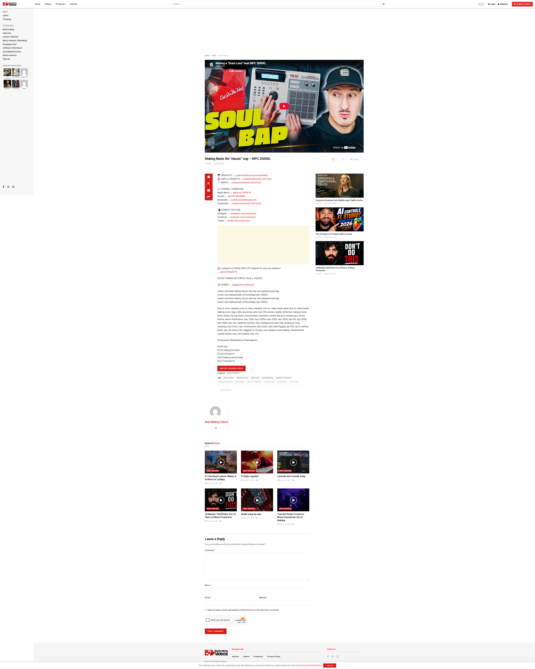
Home (37, 4)
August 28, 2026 (212, 483)
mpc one (287, 390)
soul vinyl (255, 394)
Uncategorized (9, 44)
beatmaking (267, 378)
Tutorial (6, 59)
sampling (243, 394)
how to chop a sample (260, 386)
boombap (240, 382)
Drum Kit (294, 382)
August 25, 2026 (284, 480)
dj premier (282, 382)
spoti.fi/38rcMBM (236, 196)
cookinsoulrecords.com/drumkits (252, 175)
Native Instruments (227, 394)
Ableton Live (242, 378)
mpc (253, 390)
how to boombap (240, 386)
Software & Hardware (12, 48)
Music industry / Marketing (15, 40)
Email (208, 597)
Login (492, 4)
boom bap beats (226, 382)
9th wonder (229, 378)
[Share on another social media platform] (209, 197)
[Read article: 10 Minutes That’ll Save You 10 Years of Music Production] (221, 499)
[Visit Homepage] (15, 4)
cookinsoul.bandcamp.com (243, 200)
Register (503, 4)
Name (208, 585)
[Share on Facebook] (209, 177)
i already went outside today (291, 476)
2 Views (318, 203)
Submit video (523, 4)
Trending (7, 19)
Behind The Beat (283, 378)
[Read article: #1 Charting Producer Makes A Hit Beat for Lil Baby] (221, 462)
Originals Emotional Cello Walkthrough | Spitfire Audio (339, 200)
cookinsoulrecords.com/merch (246, 182)
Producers (61, 4)
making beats (300, 386)
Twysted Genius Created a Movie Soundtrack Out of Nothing (290, 517)
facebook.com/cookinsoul (243, 217)
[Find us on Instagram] (13, 187)
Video (214, 56)
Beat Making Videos (216, 421)
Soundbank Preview (12, 52)
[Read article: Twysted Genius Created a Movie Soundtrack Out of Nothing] (293, 499)
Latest (5, 15)
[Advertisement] (17, 139)
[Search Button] (383, 4)
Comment (210, 550)
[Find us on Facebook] (3, 187)
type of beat (276, 394)
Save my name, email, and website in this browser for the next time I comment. (243, 610)
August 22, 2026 (284, 524)
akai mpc (255, 378)
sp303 (265, 394)
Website (263, 597)
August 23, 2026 (248, 518)
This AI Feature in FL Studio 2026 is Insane (334, 234)
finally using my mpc (251, 514)
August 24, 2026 (212, 521)
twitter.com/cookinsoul (239, 220)
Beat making (8, 29)
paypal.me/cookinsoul (243, 284)
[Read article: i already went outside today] (293, 462)
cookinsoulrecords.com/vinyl (257, 179)
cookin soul (269, 382)
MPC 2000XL (263, 390)
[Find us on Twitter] (8, 187)
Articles (73, 4)
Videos (48, 4)
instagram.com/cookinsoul (243, 213)
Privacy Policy (273, 656)
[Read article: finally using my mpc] (257, 499)
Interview (7, 33)
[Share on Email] (209, 190)
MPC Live (276, 390)
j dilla (275, 386)
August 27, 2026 (248, 480)
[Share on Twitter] (209, 183)
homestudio (224, 386)
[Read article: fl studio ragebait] (257, 462)
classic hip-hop (254, 382)
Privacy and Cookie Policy (310, 665)
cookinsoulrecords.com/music (246, 203)
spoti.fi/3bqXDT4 (228, 272)
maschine (243, 390)
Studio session (10, 55)
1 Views (318, 274)
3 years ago (219, 163)
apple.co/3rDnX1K (242, 192)
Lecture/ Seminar (11, 37)
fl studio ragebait (249, 476)
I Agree (329, 665)
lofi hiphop (286, 386)
